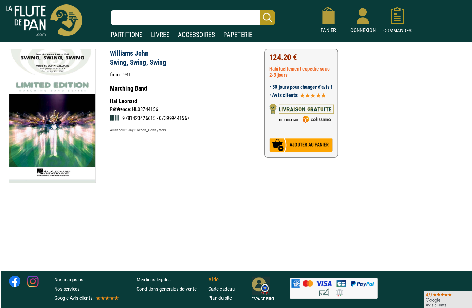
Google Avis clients (73, 298)
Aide (213, 279)
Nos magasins (68, 280)
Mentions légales (153, 280)
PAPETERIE (237, 35)
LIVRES (160, 35)
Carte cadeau (221, 289)
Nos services (66, 289)
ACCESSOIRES (196, 35)
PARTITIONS (127, 35)
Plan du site (220, 298)
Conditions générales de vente (170, 289)
